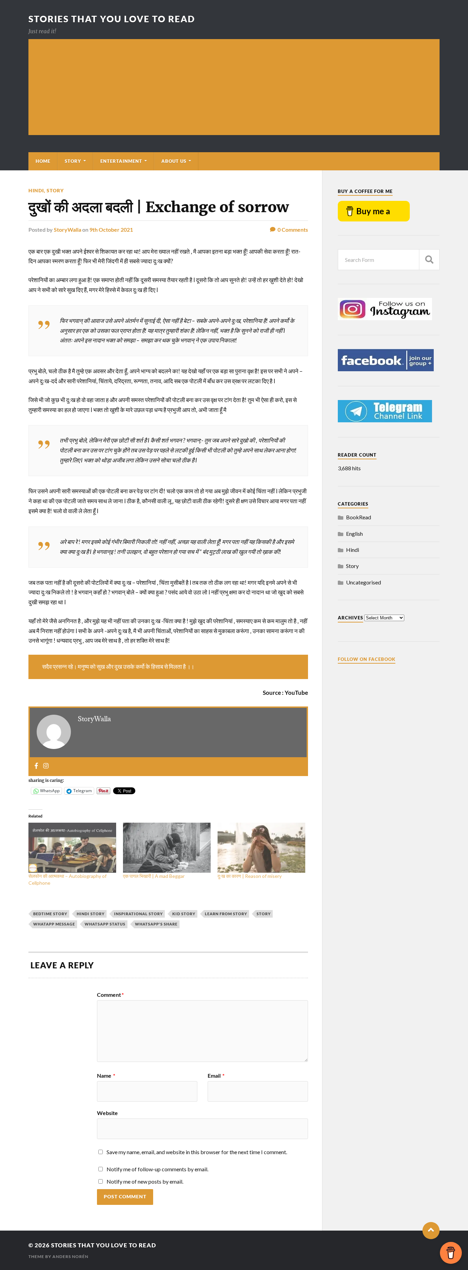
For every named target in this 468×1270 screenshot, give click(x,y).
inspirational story (138, 913)
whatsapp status (105, 924)
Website (107, 1113)
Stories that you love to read (111, 19)
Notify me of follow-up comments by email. (157, 1169)
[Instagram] (46, 766)
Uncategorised (363, 582)
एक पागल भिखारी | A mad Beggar (154, 876)
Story (73, 161)
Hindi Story (90, 913)
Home (43, 161)
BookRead (358, 517)
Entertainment (121, 161)
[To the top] (431, 1230)
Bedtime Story (50, 913)
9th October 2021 (111, 229)
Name (106, 1075)
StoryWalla (67, 229)
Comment (110, 994)
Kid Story (183, 913)
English (354, 533)
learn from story (226, 913)
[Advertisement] (234, 87)
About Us (173, 161)
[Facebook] (36, 766)
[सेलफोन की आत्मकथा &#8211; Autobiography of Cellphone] (72, 848)
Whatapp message (54, 924)
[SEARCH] (429, 259)
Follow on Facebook (366, 659)
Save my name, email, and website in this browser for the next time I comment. (197, 1152)
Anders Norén (70, 1256)
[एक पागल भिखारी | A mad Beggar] (167, 848)
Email (216, 1075)
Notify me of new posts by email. (145, 1181)
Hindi (36, 190)
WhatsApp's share (156, 924)
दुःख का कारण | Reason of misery (250, 876)
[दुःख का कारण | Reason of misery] (261, 848)
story (264, 913)
